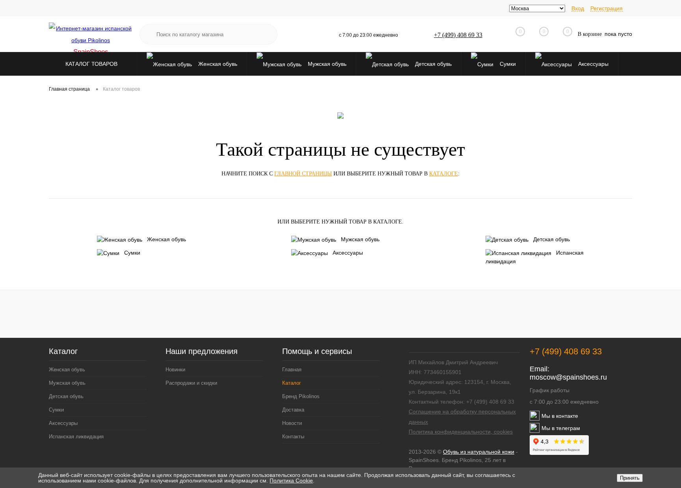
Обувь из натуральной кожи (478, 452)
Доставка (293, 410)
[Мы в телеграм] (535, 431)
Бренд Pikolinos (301, 396)
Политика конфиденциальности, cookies (461, 431)
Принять (630, 478)
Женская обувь (217, 64)
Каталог (63, 351)
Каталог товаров (92, 64)
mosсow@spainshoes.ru (568, 377)
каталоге (443, 174)
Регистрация (606, 8)
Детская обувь (432, 64)
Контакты (293, 437)
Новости (292, 423)
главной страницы (303, 174)
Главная (291, 370)
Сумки (507, 64)
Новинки (175, 370)
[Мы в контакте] (535, 418)
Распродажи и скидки (191, 383)
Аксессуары (592, 64)
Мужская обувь (326, 64)
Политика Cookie (291, 480)
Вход (577, 8)
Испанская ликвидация (535, 257)
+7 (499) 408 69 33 (458, 35)
